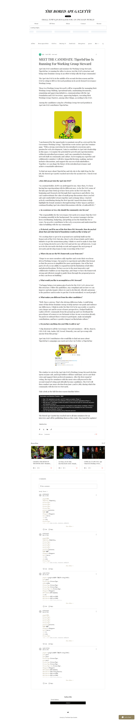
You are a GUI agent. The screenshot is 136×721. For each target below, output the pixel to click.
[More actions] (96, 54)
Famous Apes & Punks (43, 43)
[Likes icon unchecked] (44, 529)
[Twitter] (68, 712)
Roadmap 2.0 (63, 43)
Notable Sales (72, 43)
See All (103, 443)
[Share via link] (51, 429)
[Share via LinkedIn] (47, 429)
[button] (103, 43)
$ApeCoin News (43, 424)
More (96, 43)
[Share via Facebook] (39, 429)
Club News (54, 43)
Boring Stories (81, 43)
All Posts (33, 43)
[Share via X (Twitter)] (43, 429)
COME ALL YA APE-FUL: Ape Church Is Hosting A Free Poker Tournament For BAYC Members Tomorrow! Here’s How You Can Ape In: (93, 462)
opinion (90, 43)
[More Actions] (96, 495)
